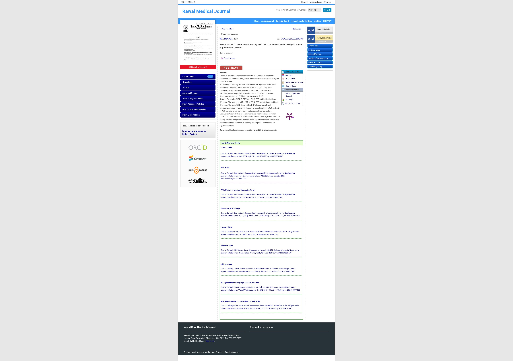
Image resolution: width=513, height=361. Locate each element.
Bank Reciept (191, 134)
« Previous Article (227, 29)
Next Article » (297, 29)
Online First (187, 82)
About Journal (267, 21)
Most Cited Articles (191, 115)
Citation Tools (290, 86)
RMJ (221, 39)
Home (304, 2)
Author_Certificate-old (195, 131)
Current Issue (197, 76)
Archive (317, 21)
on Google (289, 100)
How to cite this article (294, 82)
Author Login (313, 46)
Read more (209, 341)
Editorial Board (282, 21)
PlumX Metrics (229, 58)
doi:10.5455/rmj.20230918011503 (270, 156)
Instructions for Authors (301, 21)
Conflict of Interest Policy (318, 58)
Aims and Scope (189, 93)
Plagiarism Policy (314, 62)
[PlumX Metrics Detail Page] (289, 116)
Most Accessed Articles (193, 104)
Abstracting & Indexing (192, 98)
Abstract (288, 75)
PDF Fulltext (290, 79)
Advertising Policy (315, 67)
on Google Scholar (292, 103)
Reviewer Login (316, 2)
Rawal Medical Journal (206, 11)
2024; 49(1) (228, 39)
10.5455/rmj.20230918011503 (292, 39)
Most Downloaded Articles (194, 109)
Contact (327, 2)
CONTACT (327, 21)
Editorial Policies (314, 54)
